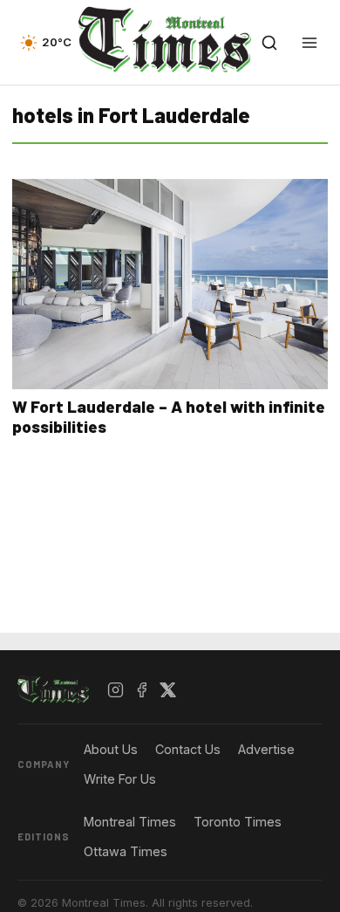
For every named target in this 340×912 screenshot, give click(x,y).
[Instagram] (116, 690)
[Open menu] (309, 42)
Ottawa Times (125, 851)
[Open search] (269, 42)
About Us (111, 749)
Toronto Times (238, 821)
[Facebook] (142, 690)
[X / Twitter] (168, 690)
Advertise (266, 749)
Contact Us (188, 749)
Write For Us (120, 778)
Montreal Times (130, 821)
